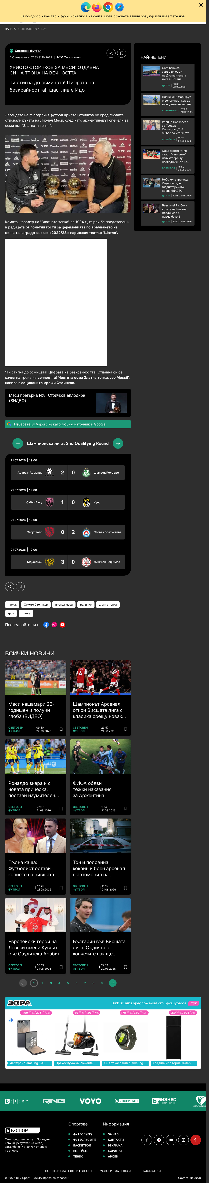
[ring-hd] (38, 1101)
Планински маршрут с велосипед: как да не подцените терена (176, 100)
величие (86, 604)
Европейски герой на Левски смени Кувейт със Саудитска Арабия (34, 948)
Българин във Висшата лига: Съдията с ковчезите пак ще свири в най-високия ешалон (99, 948)
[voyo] (74, 1101)
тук (194, 1003)
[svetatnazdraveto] (185, 1101)
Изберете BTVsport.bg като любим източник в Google (60, 424)
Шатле (26, 613)
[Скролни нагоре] (195, 1140)
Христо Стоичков (36, 604)
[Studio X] (195, 1178)
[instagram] (183, 1140)
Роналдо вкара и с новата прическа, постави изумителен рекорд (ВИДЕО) (31, 789)
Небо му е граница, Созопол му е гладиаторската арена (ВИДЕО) (175, 185)
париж (12, 604)
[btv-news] (111, 1101)
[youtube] (171, 1140)
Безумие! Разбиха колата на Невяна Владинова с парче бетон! (174, 211)
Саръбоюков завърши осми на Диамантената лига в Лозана (174, 73)
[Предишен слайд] (17, 443)
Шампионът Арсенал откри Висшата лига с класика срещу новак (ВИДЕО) (98, 710)
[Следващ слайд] (118, 443)
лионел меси (64, 604)
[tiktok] (159, 1140)
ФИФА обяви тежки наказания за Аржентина (92, 789)
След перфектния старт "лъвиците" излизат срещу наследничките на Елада (174, 156)
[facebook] (146, 1140)
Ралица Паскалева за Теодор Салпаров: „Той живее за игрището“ (176, 127)
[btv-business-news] (148, 1101)
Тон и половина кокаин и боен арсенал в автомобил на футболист (99, 869)
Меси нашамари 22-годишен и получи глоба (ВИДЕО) (31, 710)
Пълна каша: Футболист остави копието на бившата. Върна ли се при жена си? (33, 869)
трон (11, 613)
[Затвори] (201, 4)
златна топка (108, 604)
